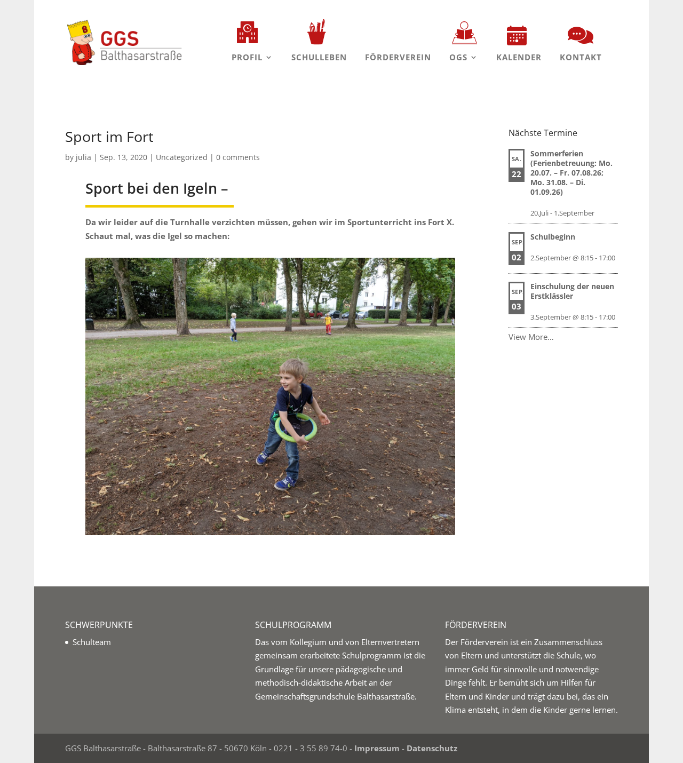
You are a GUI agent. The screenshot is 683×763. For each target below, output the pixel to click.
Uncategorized (182, 157)
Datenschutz (432, 748)
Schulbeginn (552, 237)
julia (83, 157)
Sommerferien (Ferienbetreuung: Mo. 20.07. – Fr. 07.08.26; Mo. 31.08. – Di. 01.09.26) (571, 172)
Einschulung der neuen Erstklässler (572, 291)
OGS (458, 57)
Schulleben (319, 57)
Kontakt (581, 57)
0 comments (238, 157)
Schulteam (92, 642)
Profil (247, 57)
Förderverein (398, 57)
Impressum (377, 748)
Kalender (519, 57)
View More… (531, 336)
